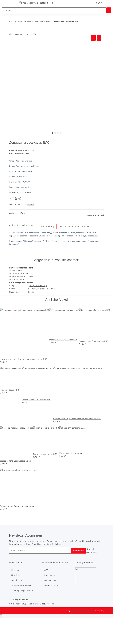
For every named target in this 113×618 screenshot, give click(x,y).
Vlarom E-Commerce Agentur (81, 611)
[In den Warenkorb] (11, 30)
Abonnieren (78, 550)
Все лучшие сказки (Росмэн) (41, 288)
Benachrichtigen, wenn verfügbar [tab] (74, 226)
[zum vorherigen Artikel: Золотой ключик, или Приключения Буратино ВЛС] (80, 22)
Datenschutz (50, 580)
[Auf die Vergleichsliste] (93, 38)
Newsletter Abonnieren (91, 550)
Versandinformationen (21, 585)
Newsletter (16, 575)
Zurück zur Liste (15, 21)
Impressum (49, 575)
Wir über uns (17, 580)
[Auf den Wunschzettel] (99, 38)
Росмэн (31, 292)
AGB (46, 570)
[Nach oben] (1, 616)
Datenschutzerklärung (57, 541)
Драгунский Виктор (37, 285)
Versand (30, 204)
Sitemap (15, 570)
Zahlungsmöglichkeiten (22, 590)
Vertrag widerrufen (20, 599)
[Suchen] (108, 10)
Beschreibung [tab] (47, 226)
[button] (86, 3)
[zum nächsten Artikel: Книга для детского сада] (85, 22)
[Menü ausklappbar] (12, 3)
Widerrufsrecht (51, 585)
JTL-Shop (107, 611)
